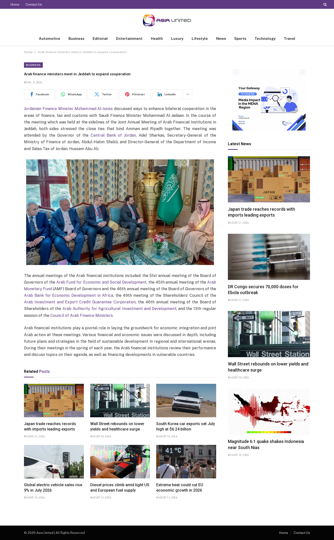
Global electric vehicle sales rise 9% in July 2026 (53, 488)
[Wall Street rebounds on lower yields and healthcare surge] (120, 401)
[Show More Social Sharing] (187, 94)
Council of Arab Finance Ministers (81, 315)
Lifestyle (200, 38)
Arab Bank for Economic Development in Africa (68, 295)
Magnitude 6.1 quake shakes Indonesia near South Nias (266, 444)
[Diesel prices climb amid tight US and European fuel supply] (120, 462)
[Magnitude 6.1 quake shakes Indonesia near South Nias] (269, 411)
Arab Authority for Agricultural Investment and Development (119, 308)
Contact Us (34, 4)
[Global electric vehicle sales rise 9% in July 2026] (54, 462)
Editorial (100, 38)
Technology (265, 38)
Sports (240, 38)
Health (157, 38)
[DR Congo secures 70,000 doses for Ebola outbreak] (269, 257)
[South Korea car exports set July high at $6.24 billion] (186, 401)
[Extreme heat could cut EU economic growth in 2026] (186, 462)
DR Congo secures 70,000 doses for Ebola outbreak (263, 289)
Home (15, 4)
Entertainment (129, 38)
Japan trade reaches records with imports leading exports (50, 426)
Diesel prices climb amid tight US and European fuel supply (119, 488)
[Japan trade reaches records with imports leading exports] (54, 401)
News (221, 38)
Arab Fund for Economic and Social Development (101, 282)
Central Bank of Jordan (113, 135)
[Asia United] (167, 20)
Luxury (177, 38)
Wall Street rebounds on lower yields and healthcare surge (117, 426)
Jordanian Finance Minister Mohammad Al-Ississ (68, 108)
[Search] (325, 4)
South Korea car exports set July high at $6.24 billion (185, 426)
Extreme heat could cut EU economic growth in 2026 (179, 488)
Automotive (49, 38)
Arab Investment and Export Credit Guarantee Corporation (80, 302)
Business (76, 38)
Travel (289, 38)
